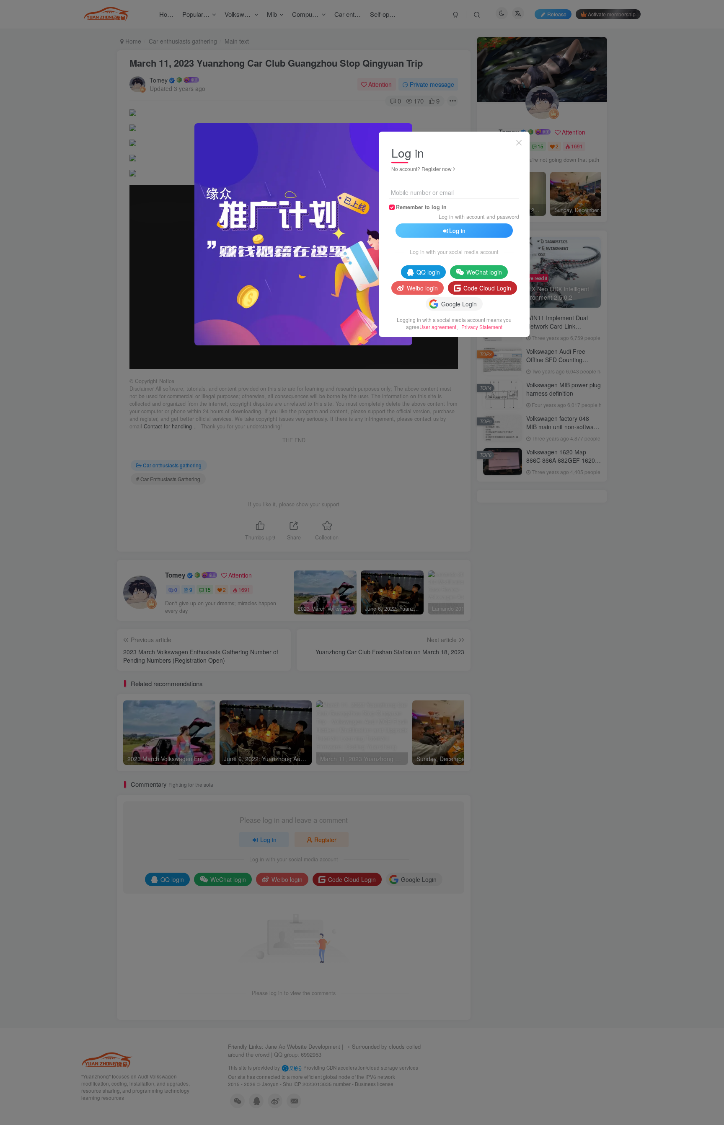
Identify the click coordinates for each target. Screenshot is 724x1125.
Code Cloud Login (487, 288)
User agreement (437, 326)
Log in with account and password (479, 216)
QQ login (428, 272)
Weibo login (422, 288)
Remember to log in (421, 207)
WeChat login (484, 272)
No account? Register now (421, 168)
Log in (457, 230)
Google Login (459, 304)
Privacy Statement (481, 326)
